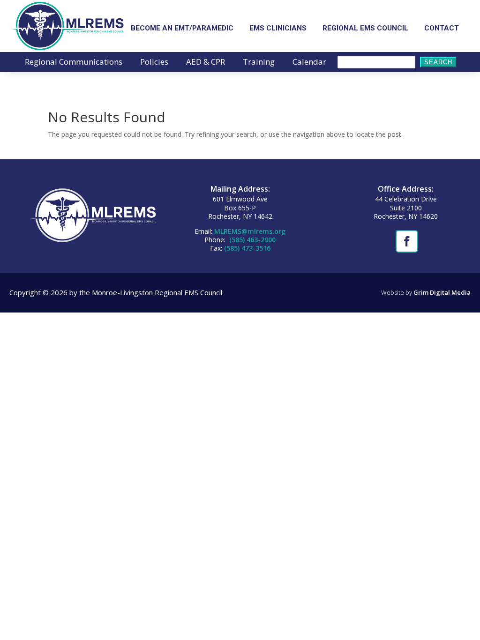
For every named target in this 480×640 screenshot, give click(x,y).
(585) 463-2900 (251, 239)
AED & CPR (205, 63)
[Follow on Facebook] (406, 240)
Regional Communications (73, 63)
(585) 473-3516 (247, 248)
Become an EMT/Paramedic (182, 28)
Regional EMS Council (365, 28)
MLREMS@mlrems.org (249, 231)
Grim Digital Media (442, 292)
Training (259, 63)
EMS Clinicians (278, 28)
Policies (154, 63)
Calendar (309, 63)
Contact (441, 28)
